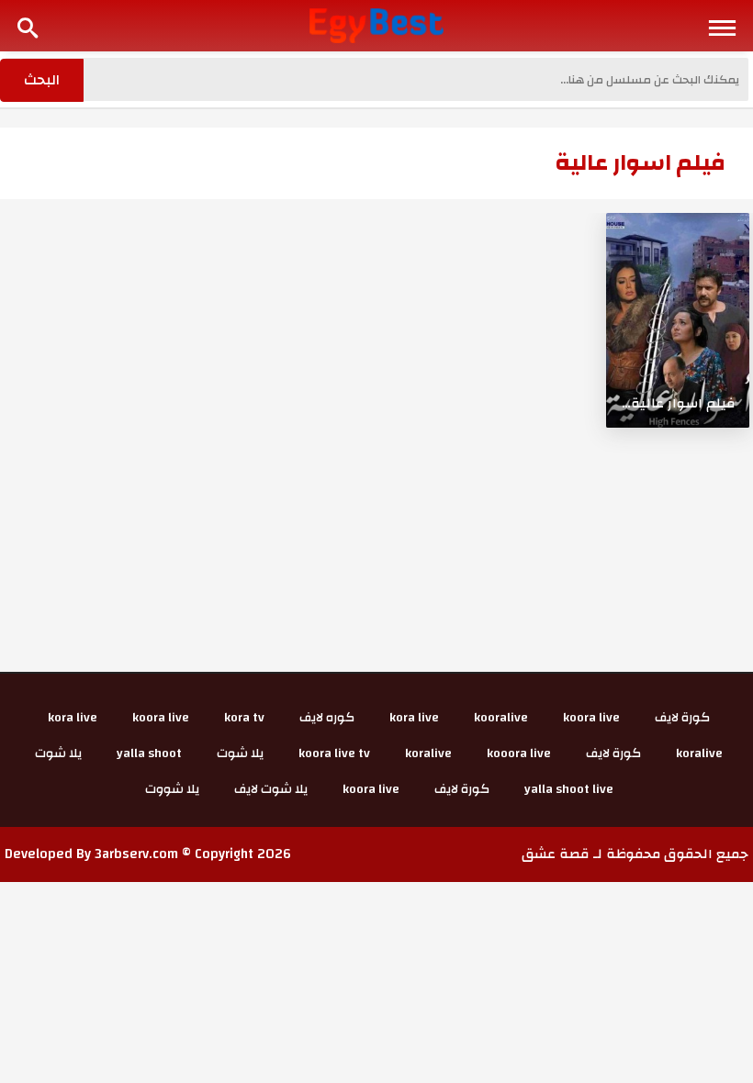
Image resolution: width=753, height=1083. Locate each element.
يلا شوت (240, 753)
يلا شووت (172, 789)
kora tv (244, 718)
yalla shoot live (568, 789)
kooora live (519, 753)
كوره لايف (326, 718)
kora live (414, 718)
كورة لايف (682, 718)
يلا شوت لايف (271, 789)
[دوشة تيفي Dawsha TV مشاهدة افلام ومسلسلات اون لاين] (377, 25)
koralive (699, 753)
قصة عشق (556, 854)
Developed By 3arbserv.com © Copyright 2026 (148, 854)
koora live (591, 718)
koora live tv (334, 753)
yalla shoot (149, 753)
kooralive (501, 718)
